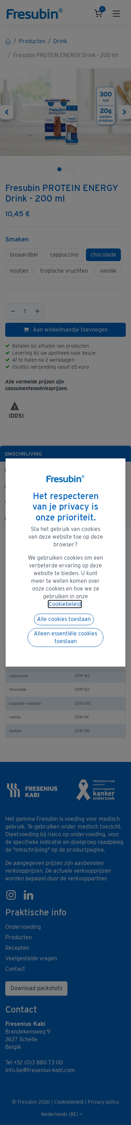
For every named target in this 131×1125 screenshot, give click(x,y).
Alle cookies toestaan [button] (64, 619)
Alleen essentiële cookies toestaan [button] (65, 637)
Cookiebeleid (65, 604)
